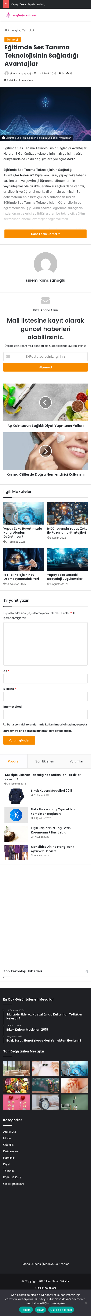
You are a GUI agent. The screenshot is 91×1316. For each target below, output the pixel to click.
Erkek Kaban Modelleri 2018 (52, 791)
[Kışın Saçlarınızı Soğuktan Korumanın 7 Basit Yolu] (16, 834)
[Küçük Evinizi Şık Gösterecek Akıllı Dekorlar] (16, 1068)
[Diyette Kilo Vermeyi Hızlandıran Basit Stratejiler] (16, 1085)
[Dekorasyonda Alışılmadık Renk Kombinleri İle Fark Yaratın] (74, 1102)
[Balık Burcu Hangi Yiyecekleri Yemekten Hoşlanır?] (16, 815)
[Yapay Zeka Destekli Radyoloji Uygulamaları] (67, 559)
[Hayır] (86, 1303)
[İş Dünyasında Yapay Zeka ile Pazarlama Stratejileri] (67, 513)
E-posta (9, 688)
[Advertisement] (45, 913)
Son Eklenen (44, 761)
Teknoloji (28, 30)
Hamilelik (9, 1157)
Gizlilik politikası (13, 1183)
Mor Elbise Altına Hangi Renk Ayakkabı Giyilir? (52, 849)
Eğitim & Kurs (12, 1177)
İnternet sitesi (12, 706)
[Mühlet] (20, 15)
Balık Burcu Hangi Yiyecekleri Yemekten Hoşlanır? (53, 811)
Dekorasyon (11, 1151)
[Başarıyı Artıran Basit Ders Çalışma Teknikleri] (45, 1085)
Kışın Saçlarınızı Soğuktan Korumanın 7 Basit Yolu (51, 830)
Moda (7, 1138)
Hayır (40, 1309)
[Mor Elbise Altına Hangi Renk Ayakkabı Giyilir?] (16, 852)
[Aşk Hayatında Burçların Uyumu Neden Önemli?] (16, 1102)
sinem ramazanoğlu (21, 73)
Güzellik (8, 1144)
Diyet (6, 1164)
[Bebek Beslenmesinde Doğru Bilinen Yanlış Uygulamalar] (74, 1085)
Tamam (25, 1309)
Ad (6, 671)
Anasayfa (13, 30)
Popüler (14, 761)
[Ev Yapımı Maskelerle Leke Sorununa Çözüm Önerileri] (45, 1068)
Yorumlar (76, 761)
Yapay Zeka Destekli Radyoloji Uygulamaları (65, 577)
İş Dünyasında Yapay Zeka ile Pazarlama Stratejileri (67, 530)
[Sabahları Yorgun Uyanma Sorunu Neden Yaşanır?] (45, 1102)
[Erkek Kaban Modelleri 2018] (16, 796)
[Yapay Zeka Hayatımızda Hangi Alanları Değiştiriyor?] (23, 513)
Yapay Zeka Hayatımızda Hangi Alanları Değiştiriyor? (45, 4)
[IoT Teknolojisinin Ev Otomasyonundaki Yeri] (23, 559)
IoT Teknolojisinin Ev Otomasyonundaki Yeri (21, 577)
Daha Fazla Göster (44, 234)
